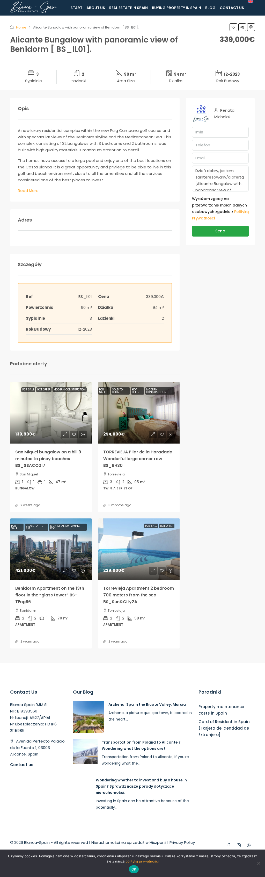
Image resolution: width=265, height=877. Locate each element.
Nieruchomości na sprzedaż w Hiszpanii (128, 842)
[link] (51, 413)
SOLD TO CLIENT (117, 391)
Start (76, 7)
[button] (233, 27)
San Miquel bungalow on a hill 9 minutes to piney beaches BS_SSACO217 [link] (48, 458)
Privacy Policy (182, 842)
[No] (258, 863)
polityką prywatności (142, 861)
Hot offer (43, 389)
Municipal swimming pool (65, 527)
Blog (210, 7)
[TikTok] (250, 845)
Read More (28, 190)
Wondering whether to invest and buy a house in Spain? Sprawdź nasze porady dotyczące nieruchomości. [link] (141, 786)
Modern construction (70, 389)
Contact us (21, 764)
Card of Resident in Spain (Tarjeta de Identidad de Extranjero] (224, 728)
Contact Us (232, 7)
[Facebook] (230, 845)
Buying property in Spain (176, 7)
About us (95, 7)
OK (133, 869)
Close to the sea (34, 527)
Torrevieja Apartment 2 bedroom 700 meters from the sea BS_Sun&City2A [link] (138, 595)
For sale (28, 389)
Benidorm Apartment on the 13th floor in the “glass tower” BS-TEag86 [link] (49, 595)
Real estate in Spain (128, 7)
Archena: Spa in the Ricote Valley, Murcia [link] (147, 704)
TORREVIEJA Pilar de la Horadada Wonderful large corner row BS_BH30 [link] (137, 458)
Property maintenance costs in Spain (221, 710)
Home (21, 27)
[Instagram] (240, 845)
